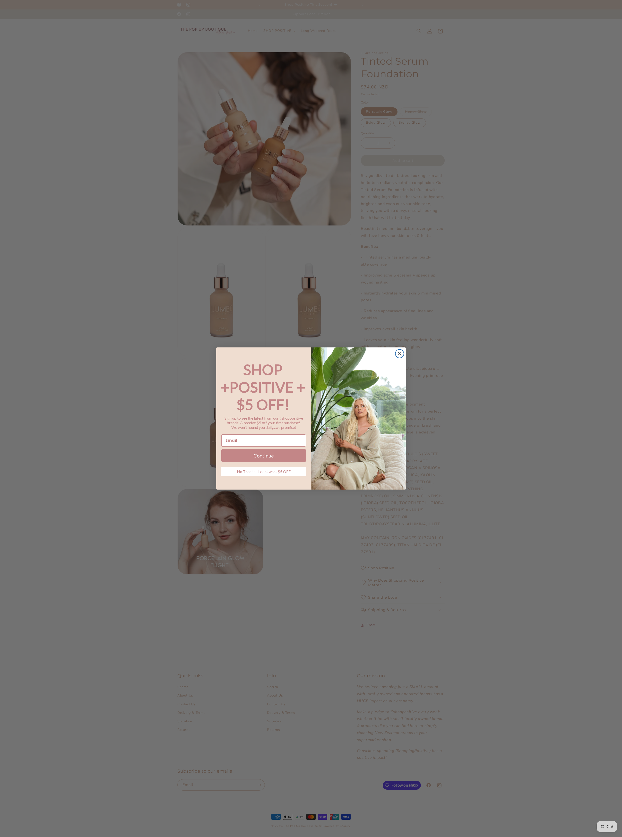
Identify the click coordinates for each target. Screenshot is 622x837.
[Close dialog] (399, 353)
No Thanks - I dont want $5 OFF (264, 471)
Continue (263, 455)
